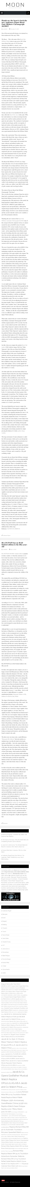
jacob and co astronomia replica (16, 882)
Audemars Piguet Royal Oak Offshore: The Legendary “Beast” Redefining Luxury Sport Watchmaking (12, 857)
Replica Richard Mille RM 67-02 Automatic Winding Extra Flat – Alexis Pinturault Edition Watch (14, 1134)
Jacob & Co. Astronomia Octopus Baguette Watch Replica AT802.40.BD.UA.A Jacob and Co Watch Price (14, 1021)
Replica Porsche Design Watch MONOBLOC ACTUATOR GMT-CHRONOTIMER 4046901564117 (14, 1125)
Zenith (4, 973)
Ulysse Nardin (6, 969)
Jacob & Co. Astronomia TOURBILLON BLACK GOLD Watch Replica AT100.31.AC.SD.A (14, 1029)
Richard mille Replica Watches (19, 888)
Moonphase (5, 952)
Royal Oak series (14, 115)
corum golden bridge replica (20, 884)
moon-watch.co (8, 873)
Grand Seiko (5, 938)
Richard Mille (5, 962)
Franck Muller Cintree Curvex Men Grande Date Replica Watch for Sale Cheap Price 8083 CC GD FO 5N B (14, 1001)
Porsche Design (6, 959)
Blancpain (5, 823)
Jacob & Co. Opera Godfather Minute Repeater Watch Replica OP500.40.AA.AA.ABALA (14, 1063)
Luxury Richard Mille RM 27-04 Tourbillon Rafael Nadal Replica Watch (14, 1094)
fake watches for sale (15, 802)
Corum (4, 931)
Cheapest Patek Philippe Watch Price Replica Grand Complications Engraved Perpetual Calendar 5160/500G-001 (14, 987)
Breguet (4, 921)
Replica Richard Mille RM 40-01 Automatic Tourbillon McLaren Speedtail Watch (15, 1129)
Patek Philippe (6, 955)
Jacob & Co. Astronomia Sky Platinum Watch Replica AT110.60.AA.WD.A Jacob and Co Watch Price (15, 1025)
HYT (3, 945)
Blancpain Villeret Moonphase (19, 877)
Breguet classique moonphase (9, 879)
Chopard (4, 928)
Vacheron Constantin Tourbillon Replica (11, 889)
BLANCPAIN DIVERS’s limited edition (12, 553)
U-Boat (4, 966)
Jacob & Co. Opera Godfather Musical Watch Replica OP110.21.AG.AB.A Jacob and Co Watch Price (14, 1079)
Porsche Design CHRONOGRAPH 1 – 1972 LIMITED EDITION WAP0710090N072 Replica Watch (13, 1116)
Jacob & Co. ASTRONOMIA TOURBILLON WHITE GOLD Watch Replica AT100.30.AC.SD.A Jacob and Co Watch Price (14, 1032)
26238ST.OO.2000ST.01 (13, 529)
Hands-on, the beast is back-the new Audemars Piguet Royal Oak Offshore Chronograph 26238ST (14, 23)
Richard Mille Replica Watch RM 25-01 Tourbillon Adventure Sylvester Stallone (14, 1153)
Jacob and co (6, 948)
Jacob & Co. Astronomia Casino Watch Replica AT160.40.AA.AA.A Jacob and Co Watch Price (14, 1012)
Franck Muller (5, 935)
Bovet (3, 917)
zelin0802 (5, 29)
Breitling (4, 924)
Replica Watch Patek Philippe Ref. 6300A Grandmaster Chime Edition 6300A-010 (14, 1140)
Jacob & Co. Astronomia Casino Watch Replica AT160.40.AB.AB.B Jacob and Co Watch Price (13, 1016)
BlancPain (11, 602)
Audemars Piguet (6, 535)
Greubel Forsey (6, 941)
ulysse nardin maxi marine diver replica (11, 886)
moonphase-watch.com (7, 870)
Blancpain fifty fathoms (8, 739)
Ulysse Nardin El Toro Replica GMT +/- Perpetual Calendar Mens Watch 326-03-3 (14, 1164)
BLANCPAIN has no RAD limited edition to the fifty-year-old (14, 544)
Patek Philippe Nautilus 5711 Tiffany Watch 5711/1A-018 (13, 1109)
